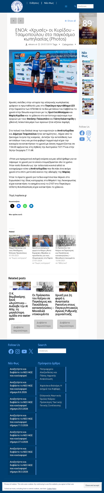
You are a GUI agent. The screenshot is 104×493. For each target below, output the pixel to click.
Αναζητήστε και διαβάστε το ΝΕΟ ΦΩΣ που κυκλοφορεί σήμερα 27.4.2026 (21, 437)
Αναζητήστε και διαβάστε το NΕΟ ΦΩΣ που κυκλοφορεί (21, 372)
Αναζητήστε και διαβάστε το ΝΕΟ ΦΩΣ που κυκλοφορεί (21, 451)
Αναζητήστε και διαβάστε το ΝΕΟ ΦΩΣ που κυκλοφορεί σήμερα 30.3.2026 (21, 467)
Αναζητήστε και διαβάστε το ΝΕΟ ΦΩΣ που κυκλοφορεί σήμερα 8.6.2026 (21, 387)
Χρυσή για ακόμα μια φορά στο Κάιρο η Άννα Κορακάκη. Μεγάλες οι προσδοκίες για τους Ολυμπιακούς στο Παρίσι (42, 253)
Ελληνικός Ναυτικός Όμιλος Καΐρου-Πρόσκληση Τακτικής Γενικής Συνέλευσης (51, 400)
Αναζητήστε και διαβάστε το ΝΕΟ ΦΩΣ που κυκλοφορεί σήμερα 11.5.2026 (21, 420)
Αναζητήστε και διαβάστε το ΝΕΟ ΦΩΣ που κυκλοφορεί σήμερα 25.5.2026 (21, 404)
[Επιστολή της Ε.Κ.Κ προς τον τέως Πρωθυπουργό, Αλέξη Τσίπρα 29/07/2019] (102, 483)
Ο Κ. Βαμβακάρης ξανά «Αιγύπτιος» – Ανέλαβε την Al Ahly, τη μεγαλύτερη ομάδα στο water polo (19, 306)
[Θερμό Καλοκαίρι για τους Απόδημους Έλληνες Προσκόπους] (19, 241)
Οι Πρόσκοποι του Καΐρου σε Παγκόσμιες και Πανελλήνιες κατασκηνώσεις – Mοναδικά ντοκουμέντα (65, 253)
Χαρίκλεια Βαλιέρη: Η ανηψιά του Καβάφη (51, 387)
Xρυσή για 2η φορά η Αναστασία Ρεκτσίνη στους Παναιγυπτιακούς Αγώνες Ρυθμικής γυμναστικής (66, 304)
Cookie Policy (51, 489)
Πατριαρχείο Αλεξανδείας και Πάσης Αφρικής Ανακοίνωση (48, 374)
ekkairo (31, 44)
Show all (71, 20)
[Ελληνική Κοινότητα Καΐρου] (17, 6)
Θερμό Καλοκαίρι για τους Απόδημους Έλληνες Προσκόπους (18, 250)
